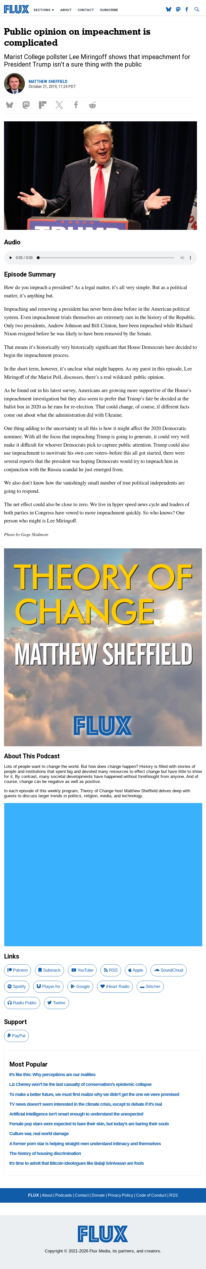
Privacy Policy (120, 1195)
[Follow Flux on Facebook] (187, 10)
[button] (10, 104)
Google (82, 986)
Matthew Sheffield (48, 81)
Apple (137, 970)
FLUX (33, 1195)
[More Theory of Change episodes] (103, 745)
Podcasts (63, 1195)
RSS (113, 970)
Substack (51, 970)
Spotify (19, 986)
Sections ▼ (44, 10)
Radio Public (24, 1002)
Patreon (20, 970)
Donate (98, 1195)
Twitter (59, 1002)
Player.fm (50, 986)
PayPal (18, 1035)
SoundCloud (171, 970)
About (66, 10)
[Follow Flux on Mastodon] (169, 10)
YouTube (84, 970)
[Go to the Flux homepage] (16, 12)
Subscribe (109, 10)
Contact (86, 10)
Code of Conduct (151, 1195)
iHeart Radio (117, 986)
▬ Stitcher (150, 986)
